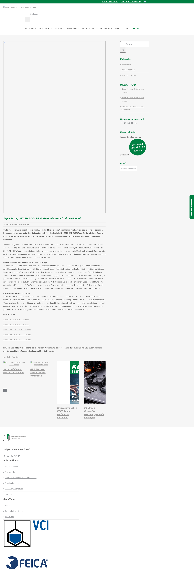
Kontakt (8, 505)
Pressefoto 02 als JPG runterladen (17, 334)
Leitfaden (124, 155)
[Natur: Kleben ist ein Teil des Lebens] (14, 364)
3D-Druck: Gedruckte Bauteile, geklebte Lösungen (94, 412)
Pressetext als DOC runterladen (16, 324)
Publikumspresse (22, 224)
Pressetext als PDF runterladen (16, 319)
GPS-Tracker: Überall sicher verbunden (38, 372)
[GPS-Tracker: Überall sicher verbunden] (41, 364)
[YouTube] (132, 123)
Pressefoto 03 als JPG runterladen (17, 339)
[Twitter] (125, 123)
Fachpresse (126, 64)
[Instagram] (129, 123)
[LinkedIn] (136, 123)
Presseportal (10, 472)
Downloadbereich (12, 483)
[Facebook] (121, 123)
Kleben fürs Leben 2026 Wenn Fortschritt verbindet (67, 412)
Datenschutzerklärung (14, 511)
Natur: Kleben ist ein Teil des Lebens (13, 371)
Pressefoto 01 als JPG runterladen (17, 329)
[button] (146, 28)
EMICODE (8, 494)
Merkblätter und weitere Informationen (20, 477)
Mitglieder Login (11, 466)
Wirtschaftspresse (128, 75)
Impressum (9, 516)
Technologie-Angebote (14, 488)
